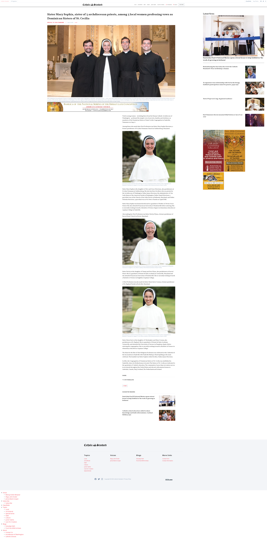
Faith (145, 4)
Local (135, 4)
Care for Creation (160, 4)
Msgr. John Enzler (114, 458)
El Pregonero (14, 1)
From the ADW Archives (142, 460)
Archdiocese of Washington (15, 534)
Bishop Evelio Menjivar (13, 495)
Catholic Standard (5, 1)
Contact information (167, 460)
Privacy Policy (127, 479)
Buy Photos (255, 1)
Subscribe (181, 4)
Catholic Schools (11, 536)
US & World (140, 4)
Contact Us (9, 532)
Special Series (87, 471)
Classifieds (6, 505)
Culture (148, 4)
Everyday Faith (140, 458)
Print (125, 385)
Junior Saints (153, 4)
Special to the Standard (55, 22)
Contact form (165, 458)
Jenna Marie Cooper (115, 460)
